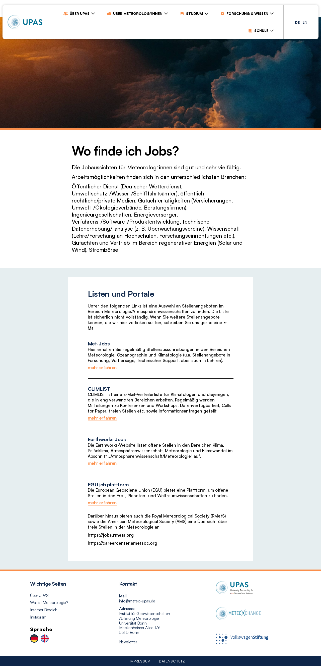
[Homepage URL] (25, 22)
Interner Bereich (43, 609)
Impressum (140, 661)
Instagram (38, 617)
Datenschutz (172, 661)
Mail (123, 595)
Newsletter (128, 642)
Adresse (127, 608)
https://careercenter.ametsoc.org (122, 543)
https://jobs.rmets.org (111, 535)
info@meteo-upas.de (137, 601)
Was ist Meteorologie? (49, 602)
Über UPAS (39, 595)
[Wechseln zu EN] (45, 639)
